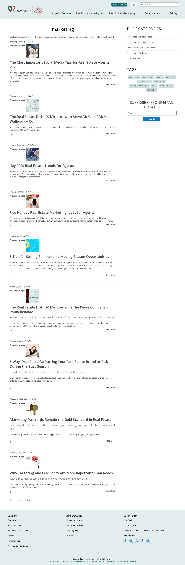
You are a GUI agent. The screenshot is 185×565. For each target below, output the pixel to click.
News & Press (14, 541)
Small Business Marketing (122, 13)
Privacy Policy (54, 561)
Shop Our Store (59, 13)
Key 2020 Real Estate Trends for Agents (42, 165)
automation (160, 81)
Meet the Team (14, 525)
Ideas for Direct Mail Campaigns (141, 47)
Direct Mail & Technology (138, 53)
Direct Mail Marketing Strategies (141, 42)
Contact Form (130, 525)
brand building (166, 86)
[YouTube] (131, 541)
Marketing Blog (72, 530)
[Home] (26, 9)
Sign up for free (119, 4)
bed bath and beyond (139, 86)
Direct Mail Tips (134, 58)
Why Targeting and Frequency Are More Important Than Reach (61, 473)
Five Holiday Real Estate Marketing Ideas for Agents (52, 212)
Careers (11, 535)
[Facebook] (125, 541)
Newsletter (70, 535)
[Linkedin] (137, 541)
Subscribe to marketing (20, 500)
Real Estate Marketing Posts (139, 36)
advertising (147, 77)
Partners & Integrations (76, 520)
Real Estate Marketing (88, 13)
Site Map (120, 561)
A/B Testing (133, 77)
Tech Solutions (153, 13)
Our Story (12, 520)
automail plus (144, 81)
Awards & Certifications (18, 530)
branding (152, 90)
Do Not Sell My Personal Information (100, 561)
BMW (154, 86)
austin (159, 77)
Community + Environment (19, 546)
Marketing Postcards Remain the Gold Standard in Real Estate (60, 419)
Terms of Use (131, 561)
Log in (133, 5)
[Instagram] (142, 541)
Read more (110, 84)
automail (170, 77)
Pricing (173, 13)
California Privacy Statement (72, 561)
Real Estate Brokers (74, 525)
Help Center (129, 520)
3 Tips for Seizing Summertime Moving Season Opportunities (59, 256)
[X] (148, 541)
